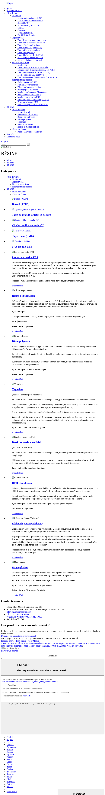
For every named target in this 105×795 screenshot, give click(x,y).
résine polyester (18, 109)
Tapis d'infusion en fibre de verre (73, 643)
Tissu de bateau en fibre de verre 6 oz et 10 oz (37, 77)
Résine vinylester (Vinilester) (30, 132)
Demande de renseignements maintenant (18, 636)
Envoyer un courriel (9, 651)
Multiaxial (16, 15)
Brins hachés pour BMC (28, 102)
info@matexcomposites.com (19, 612)
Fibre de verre (13, 13)
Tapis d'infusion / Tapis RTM (30, 55)
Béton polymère (24, 119)
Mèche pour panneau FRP (29, 97)
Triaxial (21, 28)
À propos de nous (14, 10)
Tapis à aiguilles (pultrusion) (30, 47)
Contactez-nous (13, 137)
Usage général (24, 112)
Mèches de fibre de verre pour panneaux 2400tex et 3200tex (40, 646)
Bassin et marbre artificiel (28, 127)
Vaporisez (22, 122)
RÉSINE (10, 107)
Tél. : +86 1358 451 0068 (18, 614)
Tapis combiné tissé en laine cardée (33, 67)
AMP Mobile (33, 641)
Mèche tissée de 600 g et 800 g (31, 75)
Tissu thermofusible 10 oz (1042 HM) (34, 72)
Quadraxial (22, 30)
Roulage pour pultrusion (28, 90)
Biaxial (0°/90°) (24, 23)
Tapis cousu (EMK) (26, 52)
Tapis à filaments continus (29, 50)
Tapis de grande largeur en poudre (32, 40)
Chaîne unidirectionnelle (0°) (30, 18)
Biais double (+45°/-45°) (28, 25)
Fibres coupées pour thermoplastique (33, 99)
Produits (10, 163)
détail (21, 286)
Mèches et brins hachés (22, 80)
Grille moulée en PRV (27, 82)
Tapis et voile (18, 38)
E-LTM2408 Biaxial (26, 35)
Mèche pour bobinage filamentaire (32, 92)
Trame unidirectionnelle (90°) (30, 20)
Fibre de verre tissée (20, 62)
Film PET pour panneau (28, 85)
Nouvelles (11, 134)
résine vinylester (19, 129)
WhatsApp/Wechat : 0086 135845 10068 (24, 617)
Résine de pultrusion (26, 117)
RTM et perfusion (25, 124)
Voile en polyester (74, 646)
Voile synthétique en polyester (30, 60)
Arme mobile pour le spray (29, 94)
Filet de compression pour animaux (33, 104)
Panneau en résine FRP (28, 114)
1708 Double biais (25, 33)
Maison (10, 8)
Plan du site (21, 641)
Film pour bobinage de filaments (31, 87)
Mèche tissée (23, 65)
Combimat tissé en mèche (12, 643)
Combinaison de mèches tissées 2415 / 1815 (37, 70)
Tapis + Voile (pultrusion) (29, 45)
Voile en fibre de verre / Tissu (30, 57)
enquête (15, 286)
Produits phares (7, 641)
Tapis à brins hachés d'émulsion (31, 43)
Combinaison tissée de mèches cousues (41, 643)
